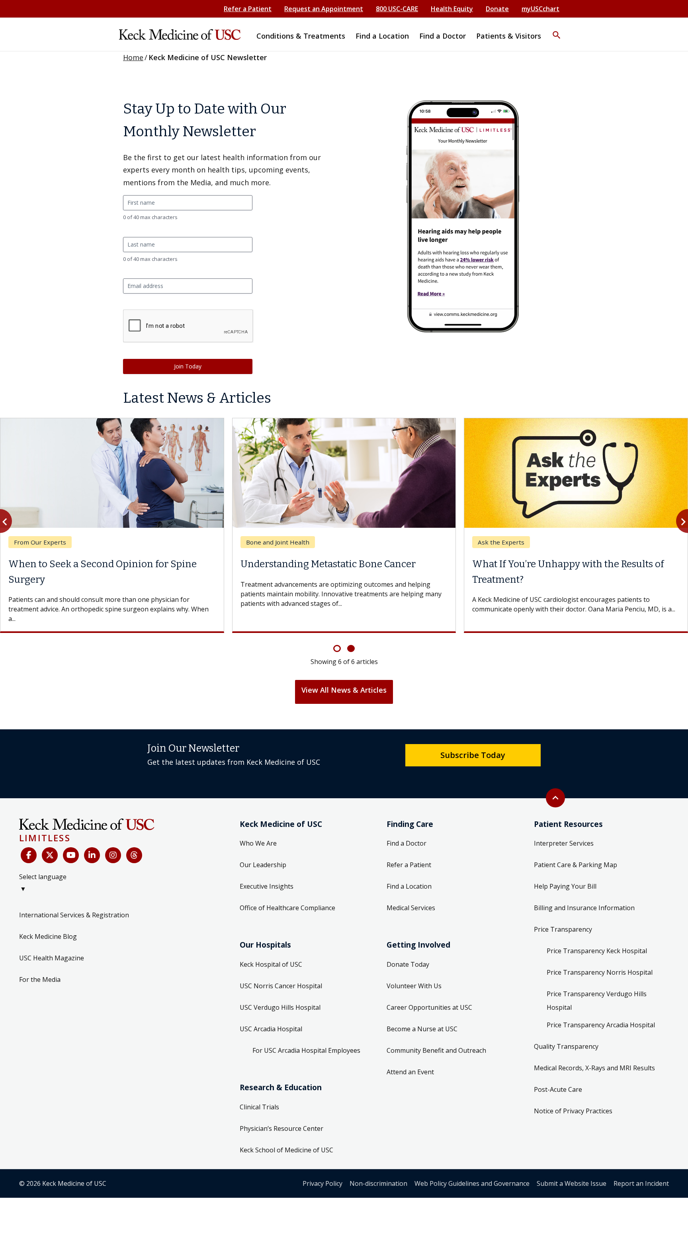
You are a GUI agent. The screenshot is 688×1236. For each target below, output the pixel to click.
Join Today (187, 366)
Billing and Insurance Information (584, 907)
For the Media (40, 979)
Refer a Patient (248, 8)
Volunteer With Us (414, 985)
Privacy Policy (322, 1183)
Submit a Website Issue (571, 1183)
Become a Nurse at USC (422, 1028)
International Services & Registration (74, 915)
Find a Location (409, 886)
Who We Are (258, 843)
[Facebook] (28, 855)
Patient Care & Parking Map (575, 864)
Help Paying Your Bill (565, 886)
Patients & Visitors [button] (508, 36)
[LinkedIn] (92, 855)
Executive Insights (266, 886)
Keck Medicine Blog (48, 936)
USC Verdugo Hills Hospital (280, 1007)
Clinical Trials (259, 1107)
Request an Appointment (323, 8)
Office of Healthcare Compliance (287, 907)
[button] (556, 30)
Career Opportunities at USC (429, 1007)
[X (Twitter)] (49, 855)
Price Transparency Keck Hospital (597, 950)
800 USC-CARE (397, 8)
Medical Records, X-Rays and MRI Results (594, 1068)
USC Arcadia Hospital (271, 1028)
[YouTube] (70, 855)
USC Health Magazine (51, 958)
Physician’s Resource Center (281, 1128)
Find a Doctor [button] (442, 36)
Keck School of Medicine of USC (286, 1150)
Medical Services (411, 907)
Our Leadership (263, 864)
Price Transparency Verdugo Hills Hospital (597, 1000)
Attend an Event (410, 1072)
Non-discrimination (378, 1183)
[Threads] (134, 855)
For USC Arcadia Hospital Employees (306, 1050)
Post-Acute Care (558, 1089)
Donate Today (408, 964)
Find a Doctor (406, 843)
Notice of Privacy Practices (573, 1111)
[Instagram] (113, 855)
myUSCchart (540, 8)
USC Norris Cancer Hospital (281, 985)
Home (133, 57)
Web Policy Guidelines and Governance (472, 1183)
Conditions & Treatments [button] (300, 36)
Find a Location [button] (382, 36)
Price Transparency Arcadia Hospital (601, 1025)
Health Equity (452, 8)
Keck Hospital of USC (271, 964)
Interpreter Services (564, 843)
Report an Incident (641, 1183)
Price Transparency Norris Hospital (600, 972)
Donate (497, 8)
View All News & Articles (344, 690)
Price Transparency (563, 929)
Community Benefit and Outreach (436, 1050)
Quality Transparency (566, 1046)
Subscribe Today (472, 754)
